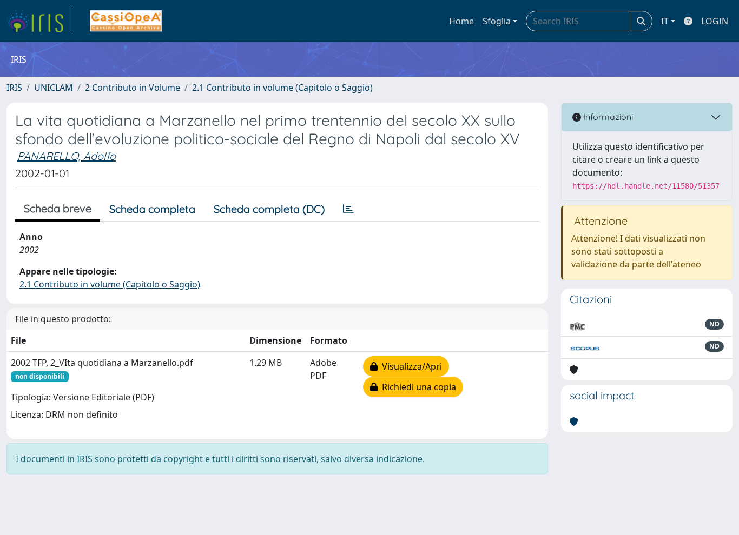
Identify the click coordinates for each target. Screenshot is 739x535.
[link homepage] (39, 21)
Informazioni (607, 116)
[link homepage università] (125, 21)
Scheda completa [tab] (152, 209)
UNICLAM (53, 87)
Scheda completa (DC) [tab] (269, 209)
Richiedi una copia (417, 387)
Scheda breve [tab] (57, 208)
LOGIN (714, 21)
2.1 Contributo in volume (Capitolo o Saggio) (282, 87)
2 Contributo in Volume (132, 87)
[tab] (348, 209)
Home (461, 21)
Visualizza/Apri (410, 366)
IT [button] (665, 21)
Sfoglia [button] (497, 21)
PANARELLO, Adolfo (66, 156)
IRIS (14, 87)
